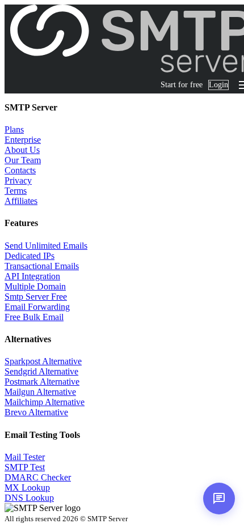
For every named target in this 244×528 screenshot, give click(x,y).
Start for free (182, 84)
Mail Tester (25, 457)
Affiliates (21, 201)
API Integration (32, 276)
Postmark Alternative (42, 381)
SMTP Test (25, 467)
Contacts (20, 170)
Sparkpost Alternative (43, 361)
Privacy (18, 180)
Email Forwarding (37, 307)
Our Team (23, 160)
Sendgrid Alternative (41, 371)
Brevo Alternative (36, 412)
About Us (22, 150)
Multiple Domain (35, 286)
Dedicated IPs (29, 256)
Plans (14, 129)
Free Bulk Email (34, 317)
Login (218, 84)
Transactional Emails (42, 266)
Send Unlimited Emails (46, 245)
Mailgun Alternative (40, 392)
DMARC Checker (38, 477)
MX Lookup (27, 487)
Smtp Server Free (36, 296)
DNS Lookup (29, 498)
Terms (16, 190)
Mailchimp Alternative (45, 402)
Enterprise (23, 139)
